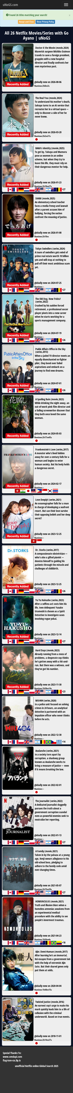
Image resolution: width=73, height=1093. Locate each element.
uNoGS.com (10, 4)
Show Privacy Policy (45, 21)
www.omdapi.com (12, 1056)
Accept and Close (26, 21)
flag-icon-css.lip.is (12, 1060)
